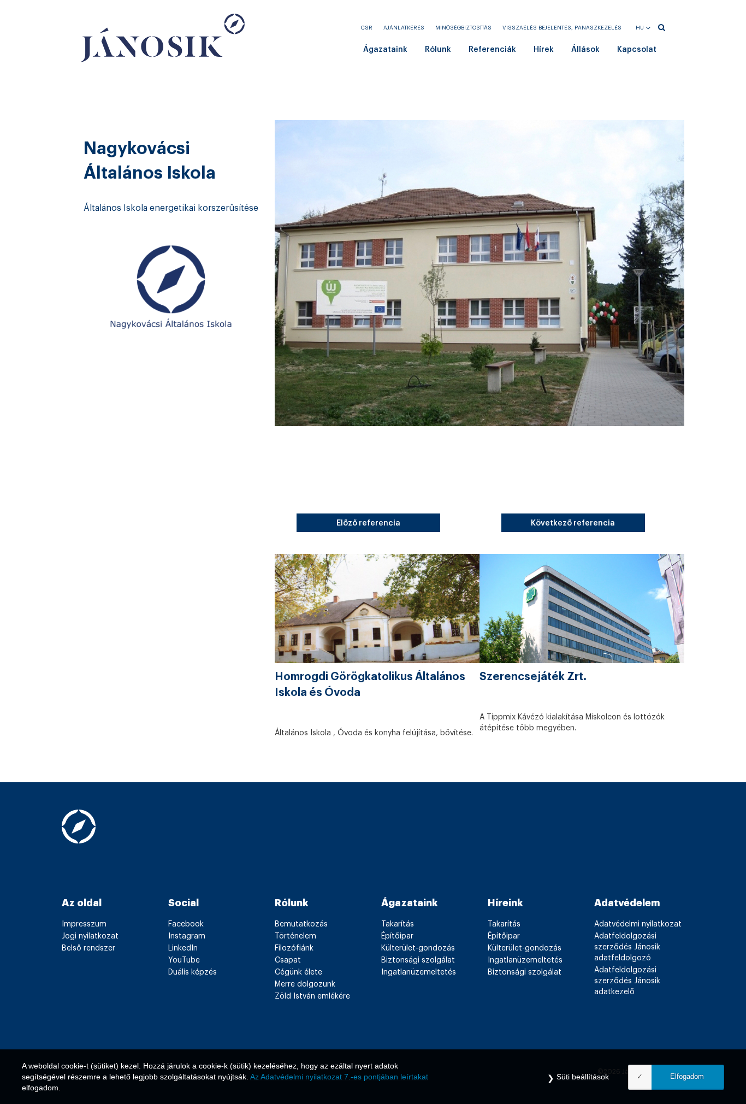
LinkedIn (183, 948)
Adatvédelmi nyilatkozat (638, 924)
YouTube (184, 960)
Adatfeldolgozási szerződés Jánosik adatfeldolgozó (627, 947)
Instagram (186, 936)
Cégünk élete (298, 972)
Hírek (544, 50)
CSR (366, 28)
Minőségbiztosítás (463, 28)
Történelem (295, 936)
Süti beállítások (582, 1076)
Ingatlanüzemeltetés (418, 972)
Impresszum (84, 924)
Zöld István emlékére (312, 996)
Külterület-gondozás (418, 948)
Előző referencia (368, 523)
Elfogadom (687, 1076)
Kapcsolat (636, 50)
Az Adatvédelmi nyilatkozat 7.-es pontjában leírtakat (339, 1076)
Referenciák (492, 50)
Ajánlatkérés (403, 28)
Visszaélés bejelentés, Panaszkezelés (561, 28)
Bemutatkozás (301, 924)
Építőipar (397, 936)
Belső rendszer (88, 948)
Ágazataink (385, 50)
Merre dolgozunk (305, 984)
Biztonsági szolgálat (418, 960)
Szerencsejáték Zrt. (533, 676)
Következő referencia (573, 523)
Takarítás (397, 924)
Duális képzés (192, 972)
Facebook (186, 924)
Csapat (288, 960)
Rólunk (438, 50)
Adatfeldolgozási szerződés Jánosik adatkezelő (627, 981)
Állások (585, 50)
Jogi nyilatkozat (90, 936)
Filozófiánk (294, 948)
